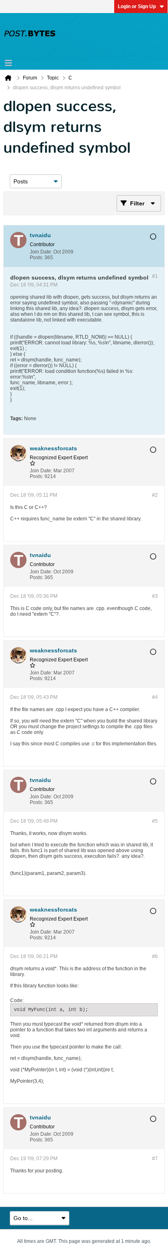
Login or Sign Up (137, 6)
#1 (155, 276)
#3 (155, 596)
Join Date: (41, 252)
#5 (155, 821)
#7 (155, 1158)
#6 (155, 956)
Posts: (36, 257)
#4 (155, 697)
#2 (155, 495)
